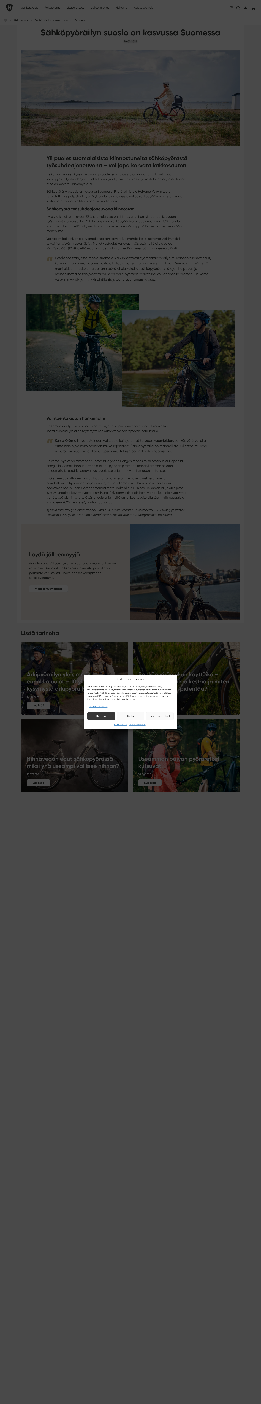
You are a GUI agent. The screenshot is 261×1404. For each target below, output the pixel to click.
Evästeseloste (120, 724)
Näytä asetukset (159, 716)
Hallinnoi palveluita (98, 706)
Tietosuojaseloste (137, 724)
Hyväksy (101, 716)
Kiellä (130, 716)
